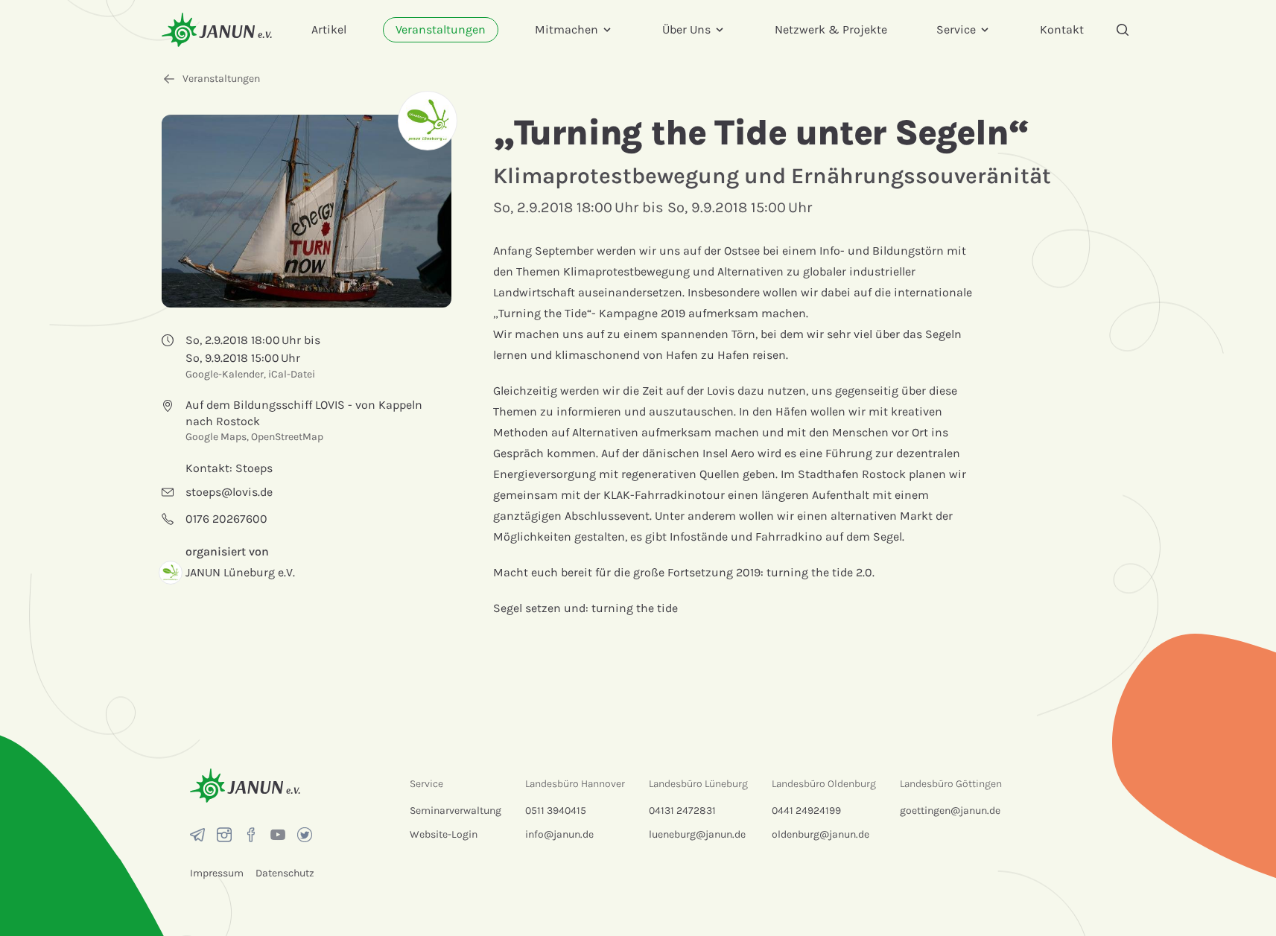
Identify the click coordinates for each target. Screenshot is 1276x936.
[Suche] (1122, 30)
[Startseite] (217, 29)
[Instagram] (224, 834)
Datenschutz (284, 873)
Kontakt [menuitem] (1062, 29)
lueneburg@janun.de (697, 834)
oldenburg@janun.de (820, 834)
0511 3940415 (555, 810)
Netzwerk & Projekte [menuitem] (831, 29)
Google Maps (216, 436)
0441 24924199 (806, 810)
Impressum (217, 873)
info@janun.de (559, 834)
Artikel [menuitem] (328, 29)
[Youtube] (277, 834)
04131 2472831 (682, 810)
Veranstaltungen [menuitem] (441, 29)
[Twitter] (304, 834)
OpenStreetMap (287, 436)
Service (956, 29)
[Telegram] (197, 834)
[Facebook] (251, 834)
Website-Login (443, 834)
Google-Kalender (224, 374)
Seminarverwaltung (455, 810)
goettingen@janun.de (950, 810)
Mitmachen (566, 29)
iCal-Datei (291, 374)
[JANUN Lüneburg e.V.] (427, 120)
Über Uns (686, 29)
